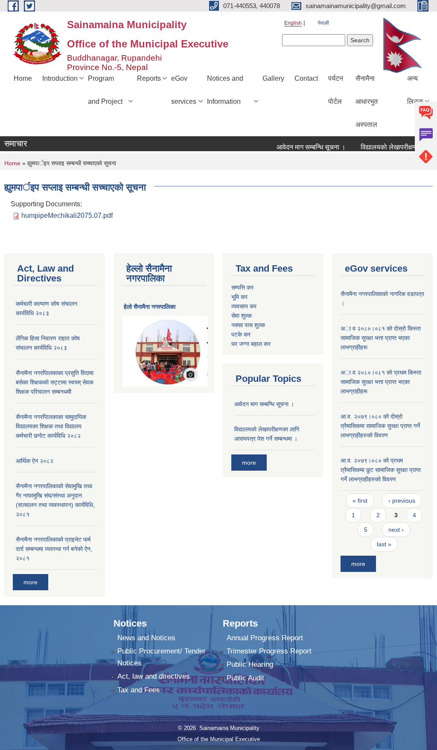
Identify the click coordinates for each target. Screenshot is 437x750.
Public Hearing (250, 664)
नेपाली (323, 23)
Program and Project (105, 90)
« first (360, 500)
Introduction (60, 78)
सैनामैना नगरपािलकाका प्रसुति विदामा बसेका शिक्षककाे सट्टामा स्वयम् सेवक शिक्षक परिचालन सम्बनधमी (54, 382)
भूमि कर (239, 296)
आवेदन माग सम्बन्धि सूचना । (303, 147)
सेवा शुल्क (241, 315)
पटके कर (241, 334)
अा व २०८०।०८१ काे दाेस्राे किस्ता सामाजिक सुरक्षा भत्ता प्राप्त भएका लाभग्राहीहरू (381, 338)
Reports (149, 78)
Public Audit (245, 678)
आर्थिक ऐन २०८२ (34, 460)
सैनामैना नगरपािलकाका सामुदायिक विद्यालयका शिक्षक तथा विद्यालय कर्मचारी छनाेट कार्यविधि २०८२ (51, 426)
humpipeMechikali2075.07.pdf (67, 215)
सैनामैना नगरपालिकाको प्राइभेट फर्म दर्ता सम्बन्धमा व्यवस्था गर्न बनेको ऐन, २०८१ (54, 549)
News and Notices (146, 638)
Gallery (273, 78)
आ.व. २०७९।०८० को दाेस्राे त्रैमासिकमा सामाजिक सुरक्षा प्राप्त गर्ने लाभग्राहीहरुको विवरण (380, 426)
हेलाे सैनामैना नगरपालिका (149, 306)
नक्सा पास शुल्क (248, 325)
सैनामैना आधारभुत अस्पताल (366, 101)
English (293, 23)
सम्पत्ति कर (242, 287)
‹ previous (401, 500)
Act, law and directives (153, 676)
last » (384, 544)
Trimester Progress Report (269, 651)
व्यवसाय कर (243, 306)
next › (396, 529)
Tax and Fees (138, 690)
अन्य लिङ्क (415, 90)
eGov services (183, 90)
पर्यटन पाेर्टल (335, 90)
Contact (306, 78)
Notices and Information (225, 90)
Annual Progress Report (265, 638)
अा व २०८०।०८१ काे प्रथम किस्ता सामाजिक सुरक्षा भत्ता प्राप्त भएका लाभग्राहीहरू (381, 382)
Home (23, 78)
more (30, 582)
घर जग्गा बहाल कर (251, 343)
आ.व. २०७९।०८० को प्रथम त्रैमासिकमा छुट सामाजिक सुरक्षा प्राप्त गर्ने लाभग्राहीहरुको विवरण (381, 470)
